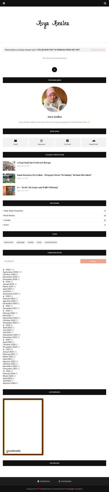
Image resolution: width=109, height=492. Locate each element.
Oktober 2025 (9, 364)
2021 (8, 306)
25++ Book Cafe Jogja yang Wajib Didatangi (37, 187)
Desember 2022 (10, 322)
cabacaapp (20, 242)
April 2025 (7, 359)
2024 (8, 339)
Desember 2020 (10, 303)
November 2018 (10, 277)
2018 (8, 269)
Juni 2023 (7, 330)
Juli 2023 (7, 332)
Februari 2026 (9, 373)
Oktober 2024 (9, 344)
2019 (8, 281)
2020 (8, 296)
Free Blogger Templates (74, 489)
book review (55, 215)
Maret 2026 (8, 376)
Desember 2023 (10, 337)
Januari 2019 (8, 284)
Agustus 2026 (9, 383)
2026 (8, 371)
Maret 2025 (8, 356)
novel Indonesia (51, 242)
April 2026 (7, 378)
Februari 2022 (9, 313)
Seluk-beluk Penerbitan (54, 211)
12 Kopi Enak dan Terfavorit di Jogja (34, 162)
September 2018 (10, 272)
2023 (8, 325)
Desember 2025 (10, 368)
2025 (8, 349)
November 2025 (10, 366)
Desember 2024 (10, 347)
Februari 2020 (9, 298)
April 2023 (7, 327)
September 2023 (10, 335)
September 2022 (10, 318)
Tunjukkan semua (97, 50)
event (54, 225)
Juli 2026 (7, 380)
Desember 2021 (10, 308)
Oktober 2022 (9, 320)
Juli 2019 (7, 291)
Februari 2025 (9, 354)
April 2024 (7, 342)
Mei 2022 (7, 315)
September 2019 (10, 293)
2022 (8, 310)
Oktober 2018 (9, 274)
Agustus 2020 (9, 301)
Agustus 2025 (9, 361)
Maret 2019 (8, 286)
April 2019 (7, 289)
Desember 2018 (10, 279)
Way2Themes (47, 489)
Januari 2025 (8, 351)
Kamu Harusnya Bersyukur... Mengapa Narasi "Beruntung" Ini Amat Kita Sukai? (54, 175)
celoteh (55, 220)
